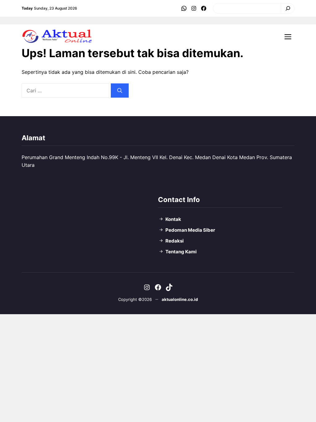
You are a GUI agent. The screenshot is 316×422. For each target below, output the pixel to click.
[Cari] (286, 8)
